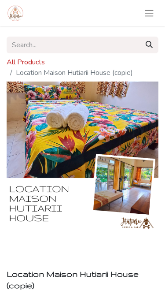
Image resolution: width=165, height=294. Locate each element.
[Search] (149, 45)
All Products (26, 62)
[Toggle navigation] (149, 13)
